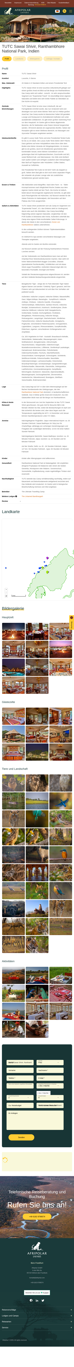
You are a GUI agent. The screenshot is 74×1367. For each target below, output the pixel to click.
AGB (42, 2)
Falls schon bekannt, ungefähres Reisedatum (20, 1084)
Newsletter (8, 2)
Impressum (18, 2)
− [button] (6, 592)
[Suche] (64, 11)
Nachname (43, 1070)
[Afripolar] (21, 11)
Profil (7, 59)
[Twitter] (43, 1301)
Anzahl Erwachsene (13, 1096)
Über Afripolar (51, 2)
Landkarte (19, 59)
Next (71, 29)
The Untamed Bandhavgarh (32, 496)
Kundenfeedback (64, 2)
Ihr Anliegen (13, 1113)
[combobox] (43, 1093)
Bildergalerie (35, 59)
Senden (21, 1137)
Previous (3, 29)
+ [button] (6, 589)
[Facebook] (33, 1301)
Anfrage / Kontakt (53, 59)
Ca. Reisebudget (14, 1105)
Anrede (40, 1061)
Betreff (11, 1063)
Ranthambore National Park (32, 392)
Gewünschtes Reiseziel (47, 1105)
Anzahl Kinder (42, 1096)
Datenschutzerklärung (31, 2)
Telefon (11, 1078)
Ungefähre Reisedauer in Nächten (47, 1084)
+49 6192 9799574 (40, 5)
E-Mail (41, 1078)
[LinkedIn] (39, 1301)
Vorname (11, 1070)
